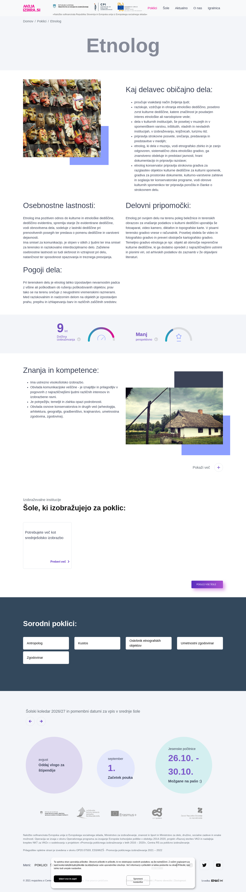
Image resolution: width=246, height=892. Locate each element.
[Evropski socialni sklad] (130, 5)
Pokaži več (201, 467)
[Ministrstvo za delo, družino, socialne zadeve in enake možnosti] (54, 813)
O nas (197, 8)
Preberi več (58, 561)
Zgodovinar (35, 657)
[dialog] (123, 872)
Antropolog (35, 643)
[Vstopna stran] (31, 8)
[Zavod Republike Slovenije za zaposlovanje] (191, 813)
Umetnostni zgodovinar (197, 643)
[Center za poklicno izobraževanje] (103, 7)
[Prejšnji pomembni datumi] (30, 721)
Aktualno (181, 8)
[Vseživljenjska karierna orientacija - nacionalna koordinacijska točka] (88, 813)
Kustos (83, 643)
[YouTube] (218, 865)
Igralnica (214, 8)
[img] (69, 331)
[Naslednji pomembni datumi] (41, 721)
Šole (166, 8)
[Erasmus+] (123, 813)
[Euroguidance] (157, 813)
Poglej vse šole (206, 584)
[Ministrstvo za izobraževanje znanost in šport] (71, 6)
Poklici (152, 8)
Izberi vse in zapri (68, 879)
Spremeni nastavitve (138, 880)
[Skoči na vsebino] (46, 8)
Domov (28, 21)
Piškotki (181, 865)
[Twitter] (204, 865)
